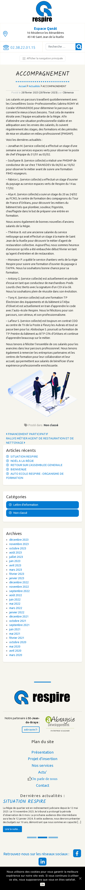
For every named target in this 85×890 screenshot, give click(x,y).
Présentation (42, 752)
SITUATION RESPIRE (24, 456)
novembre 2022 (19, 586)
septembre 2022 (19, 591)
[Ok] (80, 878)
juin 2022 (15, 599)
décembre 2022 (19, 582)
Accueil (22, 86)
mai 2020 (14, 646)
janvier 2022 (16, 612)
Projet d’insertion (42, 759)
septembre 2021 (19, 625)
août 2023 (15, 552)
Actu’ (42, 772)
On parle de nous (44, 779)
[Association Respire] (42, 11)
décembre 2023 (19, 539)
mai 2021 (14, 633)
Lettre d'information (25, 504)
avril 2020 (15, 650)
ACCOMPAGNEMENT (42, 74)
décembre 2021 (19, 616)
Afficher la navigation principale (44, 58)
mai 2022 (14, 603)
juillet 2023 (16, 556)
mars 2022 (15, 608)
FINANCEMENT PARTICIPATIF (27, 434)
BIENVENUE (18, 469)
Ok (42, 884)
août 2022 (15, 595)
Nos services (42, 765)
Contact (42, 785)
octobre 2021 (17, 620)
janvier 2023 (16, 578)
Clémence (68, 92)
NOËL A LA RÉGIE (22, 460)
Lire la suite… (12, 829)
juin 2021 (15, 629)
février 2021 (16, 637)
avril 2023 (15, 565)
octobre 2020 (17, 642)
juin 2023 (15, 561)
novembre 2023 (19, 544)
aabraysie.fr (31, 729)
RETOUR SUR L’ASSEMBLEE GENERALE (36, 465)
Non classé (51, 425)
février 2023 (16, 573)
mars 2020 (15, 655)
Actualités (34, 86)
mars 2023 (15, 569)
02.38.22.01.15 (22, 47)
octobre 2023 (17, 548)
